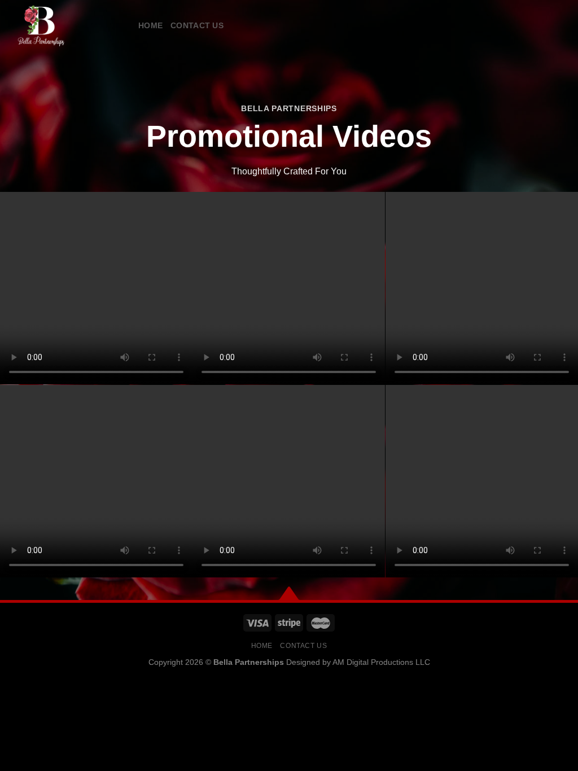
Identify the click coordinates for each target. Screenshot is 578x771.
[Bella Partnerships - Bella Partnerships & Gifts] (64, 25)
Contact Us (197, 25)
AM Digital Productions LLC (381, 662)
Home (150, 25)
